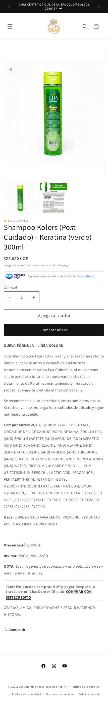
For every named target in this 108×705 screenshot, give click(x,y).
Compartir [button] (17, 629)
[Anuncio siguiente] (98, 6)
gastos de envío (18, 265)
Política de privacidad (26, 694)
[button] (10, 26)
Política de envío (90, 694)
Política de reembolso (85, 686)
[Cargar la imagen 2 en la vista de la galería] (53, 197)
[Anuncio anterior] (9, 6)
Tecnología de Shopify (51, 686)
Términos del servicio (60, 694)
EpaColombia (27, 686)
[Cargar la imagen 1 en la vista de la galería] (20, 197)
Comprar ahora (54, 329)
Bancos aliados (85, 276)
